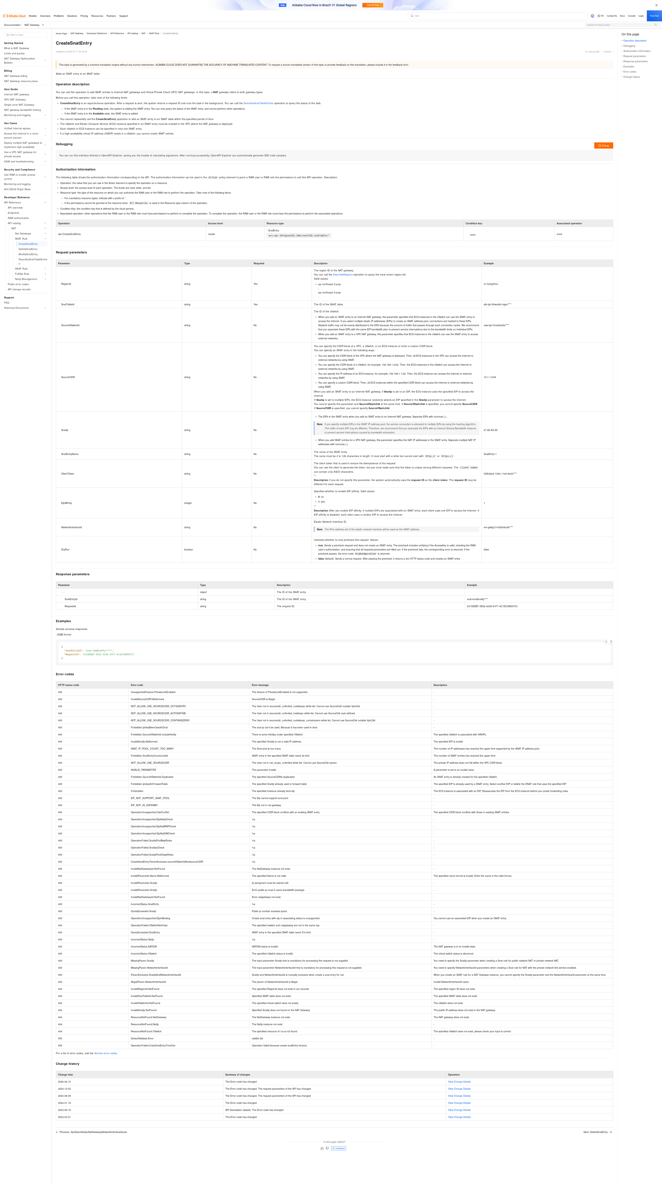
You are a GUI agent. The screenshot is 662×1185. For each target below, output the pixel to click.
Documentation (12, 25)
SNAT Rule (154, 33)
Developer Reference (97, 33)
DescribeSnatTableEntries (259, 103)
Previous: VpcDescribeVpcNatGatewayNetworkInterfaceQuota (93, 1132)
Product (607, 51)
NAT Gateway (31, 25)
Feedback (340, 1148)
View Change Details (459, 1081)
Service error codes (105, 1053)
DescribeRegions (343, 274)
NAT (144, 33)
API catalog (132, 33)
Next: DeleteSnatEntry (596, 1132)
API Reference (117, 33)
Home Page (61, 33)
